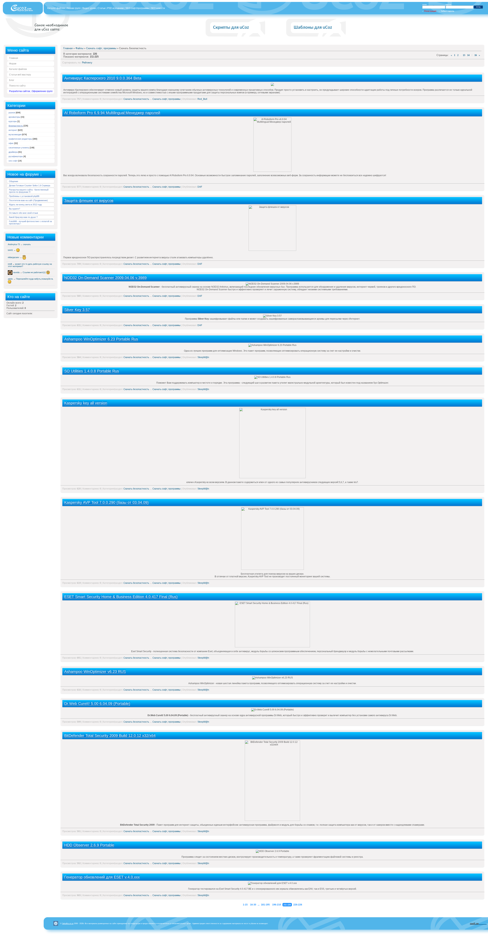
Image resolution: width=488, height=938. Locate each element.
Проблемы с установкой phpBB (24, 196)
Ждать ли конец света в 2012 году (25, 204)
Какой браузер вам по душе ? (23, 217)
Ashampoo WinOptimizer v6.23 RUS (95, 671)
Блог (11, 80)
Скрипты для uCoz (231, 27)
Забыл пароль (447, 11)
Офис (11, 143)
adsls (10, 279)
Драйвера (13, 152)
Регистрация (430, 11)
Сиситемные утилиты (19, 147)
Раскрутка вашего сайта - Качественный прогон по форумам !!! (28, 191)
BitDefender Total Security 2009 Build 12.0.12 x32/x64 (110, 735)
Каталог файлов (56, 8)
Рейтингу (87, 62)
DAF (199, 187)
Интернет (13, 130)
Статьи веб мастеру (20, 74)
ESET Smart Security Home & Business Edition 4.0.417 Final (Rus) (121, 597)
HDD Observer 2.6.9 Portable (89, 845)
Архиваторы (14, 117)
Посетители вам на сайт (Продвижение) (28, 200)
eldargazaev (14, 257)
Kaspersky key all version (85, 403)
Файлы (79, 48)
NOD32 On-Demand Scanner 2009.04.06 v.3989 (105, 278)
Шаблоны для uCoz (313, 27)
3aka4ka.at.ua (67, 923)
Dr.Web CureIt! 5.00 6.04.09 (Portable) (97, 703)
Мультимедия (15, 134)
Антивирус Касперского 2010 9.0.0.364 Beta (102, 78)
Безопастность (16, 126)
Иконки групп (74, 8)
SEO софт (13, 161)
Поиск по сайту (17, 85)
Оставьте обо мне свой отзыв (23, 213)
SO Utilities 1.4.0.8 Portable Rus (91, 371)
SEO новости (158, 8)
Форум (12, 63)
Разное (12, 112)
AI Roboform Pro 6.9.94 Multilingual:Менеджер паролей (112, 113)
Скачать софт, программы (101, 48)
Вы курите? (14, 209)
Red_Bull (202, 99)
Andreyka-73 (14, 244)
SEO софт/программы (137, 8)
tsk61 (11, 250)
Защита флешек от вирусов (88, 200)
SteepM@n (203, 357)
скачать (27, 244)
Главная (13, 58)
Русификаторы (16, 156)
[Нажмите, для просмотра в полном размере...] (272, 85)
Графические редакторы (20, 139)
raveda (16, 272)
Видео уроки (89, 8)
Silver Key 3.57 (77, 310)
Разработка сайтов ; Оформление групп (31, 91)
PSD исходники (115, 8)
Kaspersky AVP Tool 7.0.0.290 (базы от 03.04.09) (106, 502)
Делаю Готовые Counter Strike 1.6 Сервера (29, 185)
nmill (10, 264)
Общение (13, 181)
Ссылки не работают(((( (34, 272)
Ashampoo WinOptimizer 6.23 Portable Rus (101, 339)
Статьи (101, 8)
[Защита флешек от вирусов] (272, 228)
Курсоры (13, 121)
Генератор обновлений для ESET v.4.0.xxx (102, 877)
